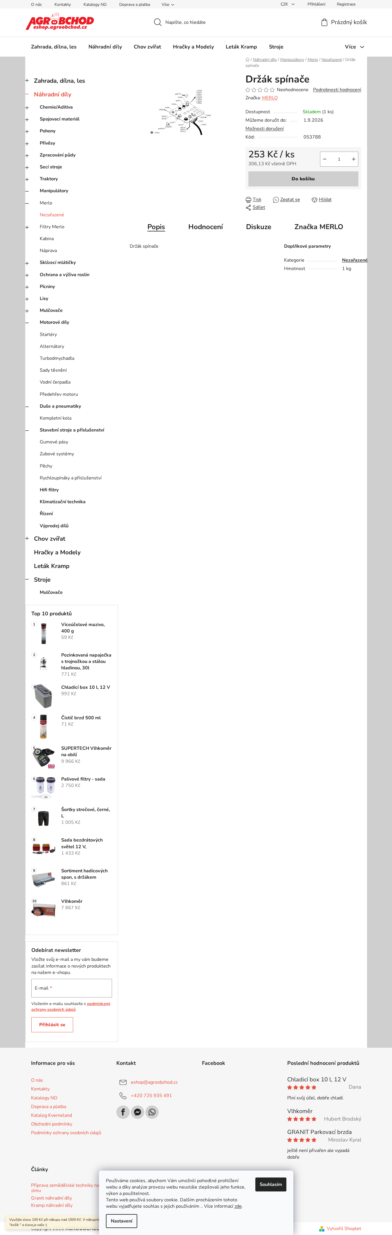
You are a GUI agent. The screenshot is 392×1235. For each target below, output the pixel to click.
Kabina (47, 239)
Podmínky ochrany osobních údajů (66, 1133)
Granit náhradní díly (51, 1198)
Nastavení (121, 1221)
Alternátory (52, 346)
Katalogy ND (95, 4)
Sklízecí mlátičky (58, 262)
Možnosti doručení (264, 128)
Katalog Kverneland (51, 1115)
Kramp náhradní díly (52, 1205)
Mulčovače (51, 310)
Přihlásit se (52, 1025)
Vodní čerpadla (55, 382)
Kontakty (63, 4)
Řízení (46, 513)
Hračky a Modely (57, 552)
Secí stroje (51, 167)
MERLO (270, 98)
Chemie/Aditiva (56, 107)
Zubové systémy (57, 454)
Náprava (48, 250)
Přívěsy (47, 143)
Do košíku (303, 179)
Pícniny (47, 286)
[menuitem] (53, 47)
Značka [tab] (319, 226)
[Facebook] (123, 1112)
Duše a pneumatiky (60, 406)
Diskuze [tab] (258, 226)
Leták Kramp (51, 566)
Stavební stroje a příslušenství (72, 430)
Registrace (346, 4)
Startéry (48, 334)
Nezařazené (52, 215)
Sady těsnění (53, 370)
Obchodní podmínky (51, 1124)
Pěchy (46, 466)
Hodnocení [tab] (205, 226)
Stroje (42, 580)
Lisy (44, 298)
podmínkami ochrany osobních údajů (70, 1006)
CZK (285, 4)
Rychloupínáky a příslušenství (71, 478)
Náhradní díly (52, 94)
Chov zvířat (49, 539)
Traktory (49, 179)
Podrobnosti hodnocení (337, 90)
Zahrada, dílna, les (59, 81)
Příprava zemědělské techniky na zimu (65, 1188)
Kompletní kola (55, 418)
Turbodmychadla (57, 358)
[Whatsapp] (152, 1112)
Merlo (46, 203)
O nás (36, 4)
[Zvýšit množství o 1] (353, 159)
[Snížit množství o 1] (324, 159)
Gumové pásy (54, 442)
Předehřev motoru (59, 394)
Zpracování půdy (57, 155)
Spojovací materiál (60, 119)
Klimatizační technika (63, 502)
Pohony (47, 131)
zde (238, 1206)
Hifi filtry (49, 490)
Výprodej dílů (54, 526)
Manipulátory (54, 191)
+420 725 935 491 (151, 1095)
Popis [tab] (156, 226)
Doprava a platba (134, 4)
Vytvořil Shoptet (344, 1228)
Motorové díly (54, 322)
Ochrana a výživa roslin (64, 275)
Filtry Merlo (52, 227)
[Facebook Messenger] (137, 1112)
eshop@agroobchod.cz (154, 1082)
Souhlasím (271, 1184)
